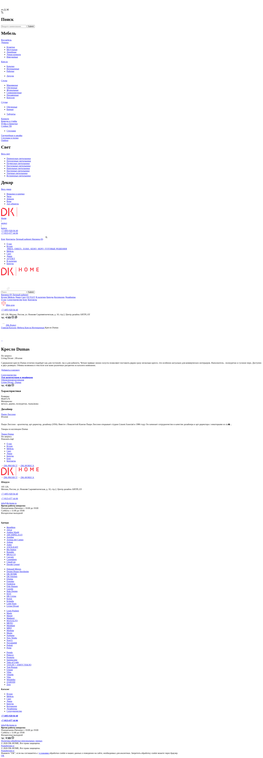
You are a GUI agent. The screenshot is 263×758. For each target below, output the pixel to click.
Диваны (5, 42)
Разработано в (7, 746)
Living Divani (13, 606)
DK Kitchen (12, 576)
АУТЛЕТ (11, 258)
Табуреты (11, 114)
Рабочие (10, 71)
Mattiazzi (11, 618)
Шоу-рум (10, 305)
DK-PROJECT (10, 465)
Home (3, 218)
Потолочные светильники (19, 161)
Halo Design (12, 591)
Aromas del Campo (15, 540)
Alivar (9, 530)
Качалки (10, 66)
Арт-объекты (13, 204)
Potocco (10, 655)
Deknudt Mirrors (14, 569)
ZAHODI (11, 682)
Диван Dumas (7, 434)
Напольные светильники (18, 168)
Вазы (9, 201)
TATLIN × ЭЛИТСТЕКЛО (19, 665)
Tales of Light (13, 662)
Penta (9, 648)
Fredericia (11, 584)
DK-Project (10, 325)
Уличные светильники (17, 173)
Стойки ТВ (6, 126)
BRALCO (11, 554)
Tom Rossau (12, 667)
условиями (44, 753)
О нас (9, 244)
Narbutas (10, 635)
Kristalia (10, 601)
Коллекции (59, 297)
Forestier (10, 581)
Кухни (10, 246)
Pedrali (10, 645)
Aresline (10, 537)
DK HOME (12, 574)
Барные (10, 109)
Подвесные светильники (18, 163)
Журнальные (12, 90)
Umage (10, 670)
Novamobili (12, 643)
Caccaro (10, 557)
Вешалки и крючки (16, 194)
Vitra (9, 677)
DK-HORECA (27, 465)
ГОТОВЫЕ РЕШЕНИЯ (55, 249)
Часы (9, 196)
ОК (2, 755)
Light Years (11, 603)
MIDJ (9, 628)
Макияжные (12, 85)
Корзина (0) (37, 239)
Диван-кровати (14, 54)
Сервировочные (14, 92)
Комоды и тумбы (9, 121)
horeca (4, 228)
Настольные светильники (19, 166)
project (4, 223)
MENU (10, 623)
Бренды (10, 263)
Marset (9, 616)
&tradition (11, 527)
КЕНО (33, 249)
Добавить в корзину (10, 370)
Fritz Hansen (12, 586)
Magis (9, 613)
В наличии (12, 261)
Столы (4, 80)
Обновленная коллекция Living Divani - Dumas (12, 381)
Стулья (4, 102)
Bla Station (11, 549)
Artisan (10, 542)
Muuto (9, 633)
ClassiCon (11, 562)
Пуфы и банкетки (9, 123)
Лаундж (10, 76)
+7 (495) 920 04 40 (9, 230)
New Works (12, 638)
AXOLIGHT (12, 547)
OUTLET (30, 297)
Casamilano (12, 559)
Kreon (9, 599)
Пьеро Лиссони (8, 414)
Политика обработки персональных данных (21, 741)
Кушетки (11, 47)
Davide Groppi (13, 564)
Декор (9, 256)
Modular (10, 630)
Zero (9, 684)
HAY (9, 594)
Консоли (11, 97)
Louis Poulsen (13, 611)
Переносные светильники (19, 158)
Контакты (10, 239)
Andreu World (13, 532)
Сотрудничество (14, 299)
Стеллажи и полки (9, 138)
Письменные (13, 95)
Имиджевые (12, 57)
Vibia (9, 672)
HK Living (11, 596)
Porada (10, 652)
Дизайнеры (70, 297)
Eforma (10, 579)
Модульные (12, 49)
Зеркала (10, 199)
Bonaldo (10, 552)
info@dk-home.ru (9, 503)
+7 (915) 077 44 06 (9, 233)
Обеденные (12, 88)
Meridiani (11, 625)
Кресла (4, 61)
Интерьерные (13, 69)
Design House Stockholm (18, 571)
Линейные (11, 52)
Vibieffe (10, 675)
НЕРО (40, 249)
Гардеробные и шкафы (11, 135)
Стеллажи (11, 131)
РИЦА (10, 249)
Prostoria (10, 657)
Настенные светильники (18, 171)
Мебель (10, 251)
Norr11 (10, 640)
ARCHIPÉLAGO (14, 535)
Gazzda (10, 589)
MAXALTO (12, 620)
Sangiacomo (12, 660)
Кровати (5, 119)
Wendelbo (11, 679)
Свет (9, 254)
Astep (9, 544)
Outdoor (4, 140)
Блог (3, 239)
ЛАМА (26, 249)
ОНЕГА (18, 249)
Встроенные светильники (19, 176)
